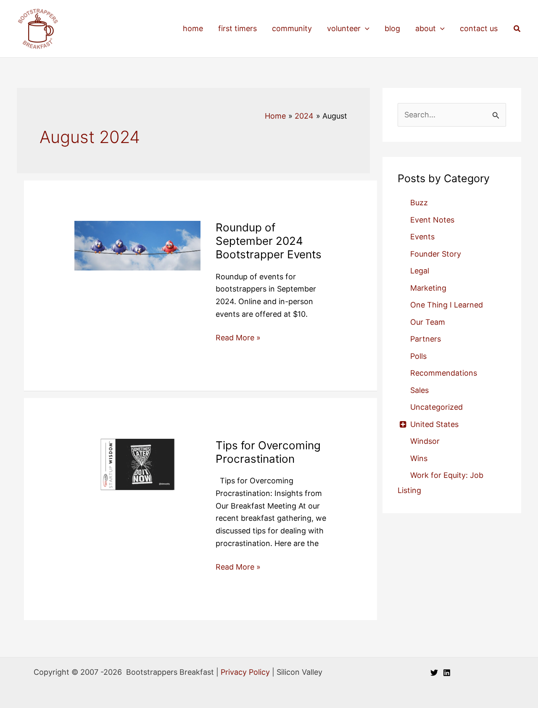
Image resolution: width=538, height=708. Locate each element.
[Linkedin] (447, 672)
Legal (419, 270)
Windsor (425, 441)
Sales (419, 390)
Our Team (427, 322)
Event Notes (432, 219)
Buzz (419, 202)
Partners (425, 338)
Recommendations (443, 373)
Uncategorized (436, 407)
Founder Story (435, 253)
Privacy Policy (245, 672)
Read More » (238, 338)
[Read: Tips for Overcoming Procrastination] (137, 469)
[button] (365, 28)
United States (434, 424)
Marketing (428, 288)
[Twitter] (434, 672)
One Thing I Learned (446, 304)
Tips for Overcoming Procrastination (268, 452)
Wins (418, 458)
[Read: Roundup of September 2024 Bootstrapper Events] (137, 245)
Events (422, 236)
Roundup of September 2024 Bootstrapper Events (269, 241)
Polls (418, 356)
